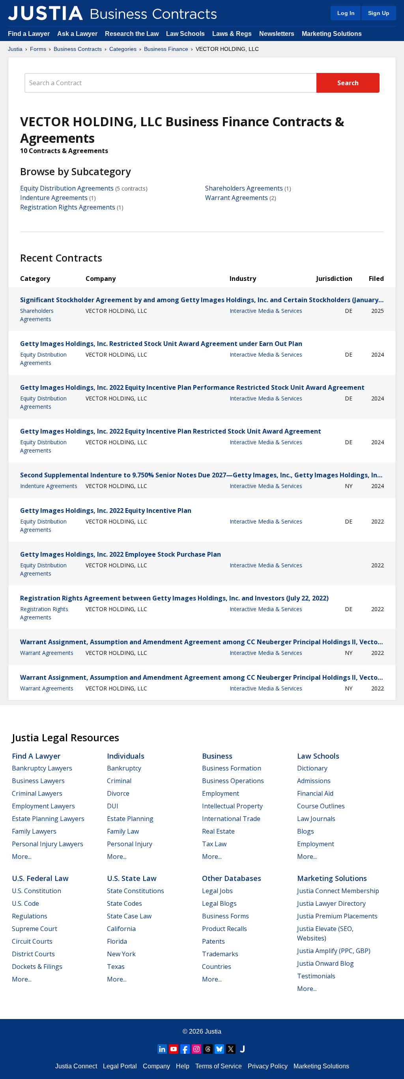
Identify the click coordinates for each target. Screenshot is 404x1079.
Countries (216, 966)
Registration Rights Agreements (67, 207)
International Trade (231, 818)
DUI (112, 806)
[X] (231, 1049)
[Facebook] (185, 1049)
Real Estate (218, 831)
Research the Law (132, 33)
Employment (220, 793)
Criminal (119, 780)
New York (121, 954)
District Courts (33, 954)
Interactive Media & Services (266, 310)
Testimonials (316, 976)
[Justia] (45, 13)
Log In (346, 13)
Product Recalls (224, 928)
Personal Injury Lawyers (47, 844)
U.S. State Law (132, 878)
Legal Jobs (217, 890)
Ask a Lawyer (78, 33)
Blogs (305, 831)
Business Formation (231, 768)
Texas (116, 966)
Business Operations (233, 780)
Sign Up (378, 13)
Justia (15, 49)
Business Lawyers (38, 780)
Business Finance (166, 49)
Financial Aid (315, 793)
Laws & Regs (232, 33)
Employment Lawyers (43, 806)
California (121, 928)
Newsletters (276, 33)
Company (156, 1066)
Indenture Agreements (54, 197)
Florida (117, 941)
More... (22, 856)
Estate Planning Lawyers (48, 818)
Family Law (123, 831)
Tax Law (214, 844)
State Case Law (129, 916)
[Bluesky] (219, 1049)
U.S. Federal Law (40, 878)
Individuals (125, 756)
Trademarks (220, 954)
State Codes (124, 903)
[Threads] (208, 1049)
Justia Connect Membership (338, 890)
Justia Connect (76, 1066)
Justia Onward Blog (325, 963)
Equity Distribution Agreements (67, 188)
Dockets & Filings (37, 966)
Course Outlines (321, 806)
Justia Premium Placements (337, 916)
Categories (123, 49)
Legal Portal (120, 1066)
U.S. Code (25, 903)
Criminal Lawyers (37, 793)
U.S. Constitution (36, 890)
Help (182, 1066)
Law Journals (316, 818)
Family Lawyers (34, 831)
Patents (213, 941)
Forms (38, 49)
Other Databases (231, 878)
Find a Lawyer (29, 33)
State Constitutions (135, 890)
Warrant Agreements (236, 197)
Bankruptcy (124, 768)
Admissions (314, 780)
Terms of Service (218, 1066)
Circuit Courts (32, 941)
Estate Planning (130, 818)
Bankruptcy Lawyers (42, 768)
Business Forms (225, 916)
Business (217, 756)
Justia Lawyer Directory (331, 903)
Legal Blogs (219, 903)
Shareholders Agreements (244, 188)
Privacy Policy (268, 1066)
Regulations (29, 916)
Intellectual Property (232, 806)
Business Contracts (78, 49)
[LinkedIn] (162, 1049)
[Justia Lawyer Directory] (242, 1049)
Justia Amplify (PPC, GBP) (333, 950)
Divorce (118, 793)
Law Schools (185, 33)
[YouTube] (173, 1049)
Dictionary (312, 768)
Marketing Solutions (332, 33)
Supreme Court (34, 928)
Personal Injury (129, 844)
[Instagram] (196, 1049)
